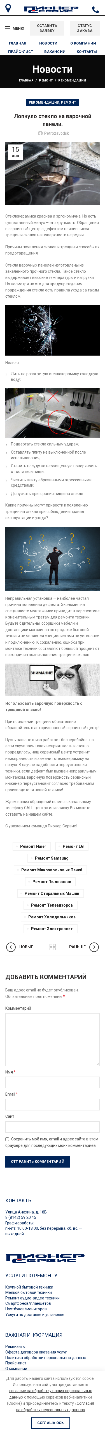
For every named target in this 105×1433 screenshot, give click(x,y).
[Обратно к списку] (52, 947)
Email (11, 1094)
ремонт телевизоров (52, 905)
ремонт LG (73, 846)
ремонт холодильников (52, 917)
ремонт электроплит (52, 928)
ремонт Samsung (52, 858)
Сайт (9, 1116)
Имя (10, 1072)
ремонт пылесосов (51, 881)
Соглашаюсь (50, 1423)
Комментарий (18, 1008)
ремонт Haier (33, 846)
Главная (26, 80)
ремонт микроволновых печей (51, 870)
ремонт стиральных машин (52, 893)
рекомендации (72, 80)
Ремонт (46, 80)
